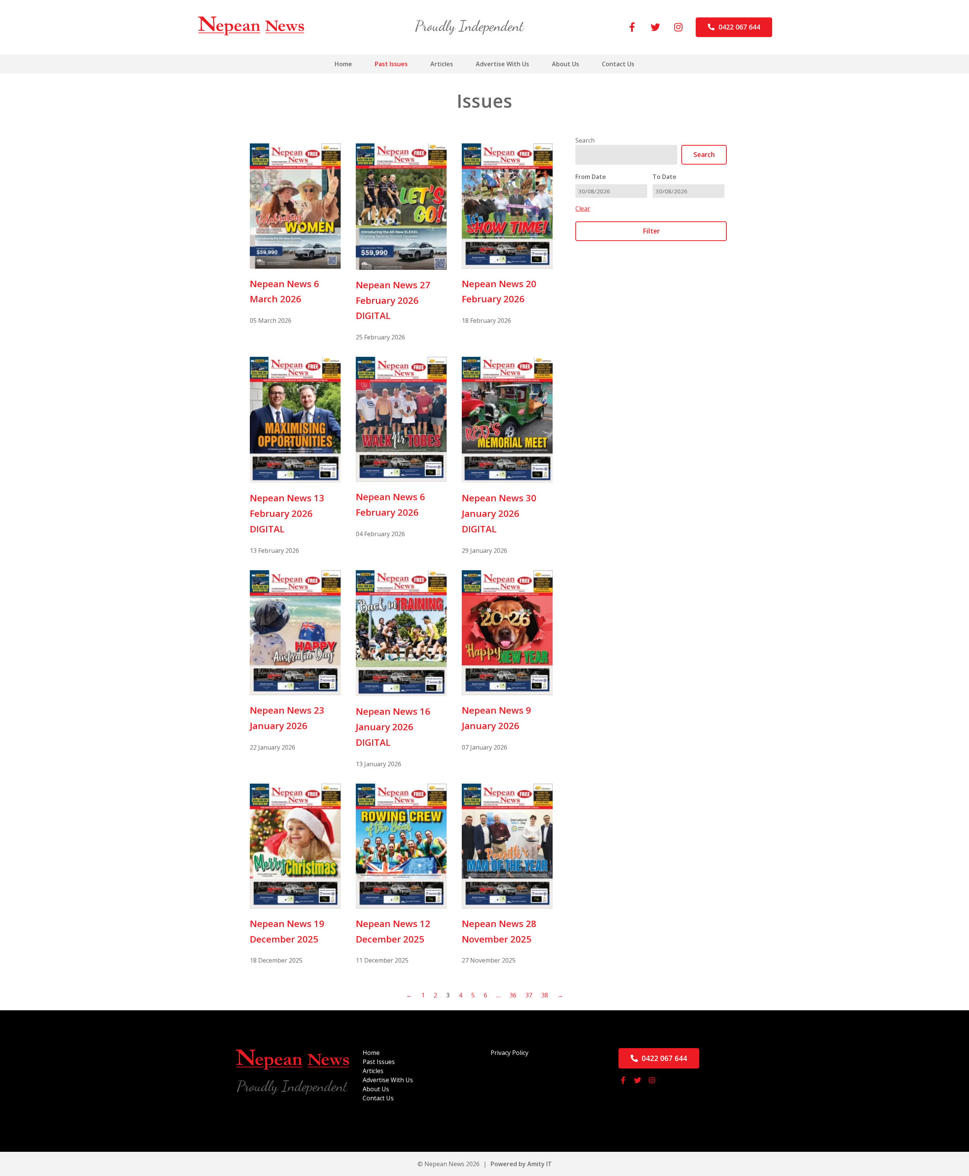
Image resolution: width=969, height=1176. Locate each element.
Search (585, 140)
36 (512, 995)
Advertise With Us (502, 64)
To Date (664, 177)
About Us (565, 64)
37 (528, 995)
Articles (441, 64)
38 (544, 995)
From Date (590, 177)
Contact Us (618, 64)
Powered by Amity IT (521, 1164)
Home (343, 64)
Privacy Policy (509, 1052)
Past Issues (391, 64)
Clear (582, 208)
